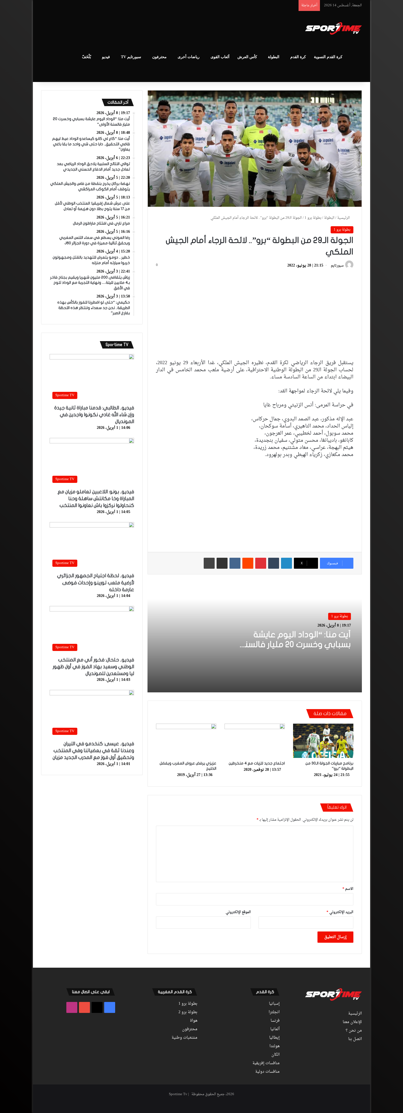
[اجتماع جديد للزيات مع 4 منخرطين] (255, 741)
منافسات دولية (267, 1071)
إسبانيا (274, 1003)
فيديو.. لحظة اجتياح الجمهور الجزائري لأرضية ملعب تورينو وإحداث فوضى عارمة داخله (95, 582)
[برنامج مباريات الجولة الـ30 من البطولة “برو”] (323, 741)
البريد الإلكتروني (340, 912)
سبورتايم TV (131, 57)
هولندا (274, 1046)
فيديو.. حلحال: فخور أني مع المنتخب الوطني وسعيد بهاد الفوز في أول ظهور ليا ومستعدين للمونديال (93, 666)
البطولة (273, 57)
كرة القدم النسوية (328, 57)
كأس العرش (247, 57)
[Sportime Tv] (333, 28)
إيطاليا (274, 1037)
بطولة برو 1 (313, 217)
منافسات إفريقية (266, 1063)
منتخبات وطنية (184, 1037)
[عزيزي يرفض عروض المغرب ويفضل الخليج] (186, 741)
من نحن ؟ (354, 1030)
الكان (275, 1054)
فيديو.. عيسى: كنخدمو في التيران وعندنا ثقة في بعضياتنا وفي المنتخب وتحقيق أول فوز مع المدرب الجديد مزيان (93, 750)
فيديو (106, 57)
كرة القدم (298, 57)
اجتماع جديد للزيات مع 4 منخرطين (257, 763)
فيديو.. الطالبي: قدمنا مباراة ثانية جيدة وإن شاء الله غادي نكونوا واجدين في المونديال (94, 414)
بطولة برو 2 (187, 1012)
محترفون (159, 57)
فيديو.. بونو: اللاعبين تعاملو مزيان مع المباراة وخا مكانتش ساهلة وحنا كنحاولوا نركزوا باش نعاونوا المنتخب (96, 498)
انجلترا (274, 1012)
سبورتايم (337, 266)
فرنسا (275, 1020)
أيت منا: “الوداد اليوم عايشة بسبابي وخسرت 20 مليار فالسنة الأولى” (295, 644)
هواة (193, 1020)
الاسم (347, 888)
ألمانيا (275, 1029)
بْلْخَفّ (86, 57)
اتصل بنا (355, 1039)
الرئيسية (344, 217)
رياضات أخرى (189, 57)
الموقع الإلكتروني (238, 912)
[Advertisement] (146, 29)
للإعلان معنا (352, 1022)
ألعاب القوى (220, 57)
